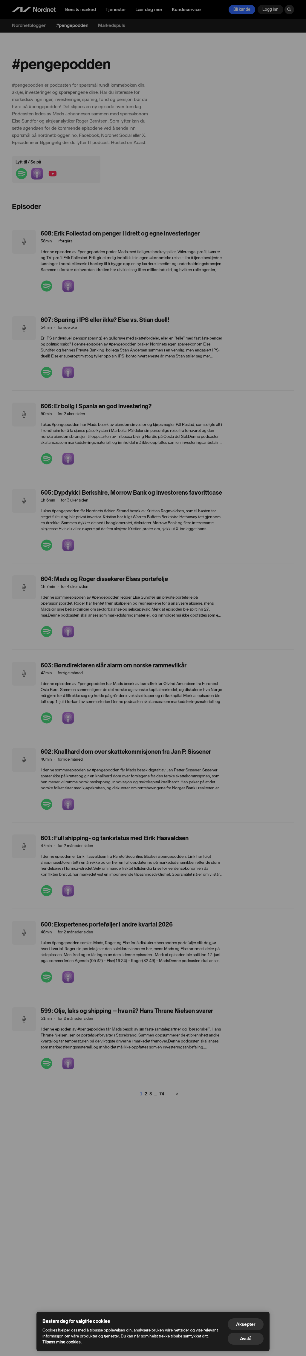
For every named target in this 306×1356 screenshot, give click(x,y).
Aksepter (245, 1324)
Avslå (245, 1338)
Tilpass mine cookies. (62, 1342)
